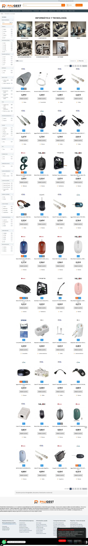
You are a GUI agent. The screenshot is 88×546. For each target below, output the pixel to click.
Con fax (7, 139)
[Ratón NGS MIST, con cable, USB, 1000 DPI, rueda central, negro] (23, 288)
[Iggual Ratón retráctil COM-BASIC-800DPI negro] (78, 372)
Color (7, 125)
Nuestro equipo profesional (25, 530)
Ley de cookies (39, 530)
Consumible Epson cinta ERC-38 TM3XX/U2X (26, 342)
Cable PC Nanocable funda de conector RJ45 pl (26, 91)
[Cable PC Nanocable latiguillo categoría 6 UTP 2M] (60, 204)
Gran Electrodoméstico (5, 10)
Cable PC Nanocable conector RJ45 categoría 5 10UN (46, 384)
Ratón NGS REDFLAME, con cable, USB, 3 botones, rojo (46, 258)
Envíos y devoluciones (41, 524)
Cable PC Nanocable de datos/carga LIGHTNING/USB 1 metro (66, 342)
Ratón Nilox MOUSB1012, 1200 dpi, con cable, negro (46, 175)
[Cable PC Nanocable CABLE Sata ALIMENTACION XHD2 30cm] (23, 204)
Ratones (43, 144)
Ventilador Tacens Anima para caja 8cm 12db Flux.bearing (65, 175)
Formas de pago (39, 527)
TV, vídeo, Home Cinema (15, 10)
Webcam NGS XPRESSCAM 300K (23, 175)
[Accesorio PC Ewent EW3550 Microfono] (60, 288)
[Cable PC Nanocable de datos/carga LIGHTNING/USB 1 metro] (60, 330)
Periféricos (60, 38)
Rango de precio (7, 20)
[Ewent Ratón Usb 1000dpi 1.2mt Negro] (41, 204)
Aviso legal (38, 522)
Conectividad (7, 204)
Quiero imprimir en (7, 171)
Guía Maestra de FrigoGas (76, 524)
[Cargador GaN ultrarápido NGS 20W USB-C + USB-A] (60, 456)
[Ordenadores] (24, 29)
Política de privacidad (41, 533)
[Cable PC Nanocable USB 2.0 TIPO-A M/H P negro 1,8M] (60, 79)
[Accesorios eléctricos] (42, 48)
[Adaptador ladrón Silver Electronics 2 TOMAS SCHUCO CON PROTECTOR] (78, 330)
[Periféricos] (60, 29)
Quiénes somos (22, 524)
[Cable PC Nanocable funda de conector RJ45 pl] (23, 79)
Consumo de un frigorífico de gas (77, 527)
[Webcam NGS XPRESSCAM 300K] (23, 163)
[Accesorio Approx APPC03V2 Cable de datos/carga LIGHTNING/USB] (41, 79)
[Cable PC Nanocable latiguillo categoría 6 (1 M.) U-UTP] (41, 456)
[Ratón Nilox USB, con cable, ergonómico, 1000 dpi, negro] (41, 414)
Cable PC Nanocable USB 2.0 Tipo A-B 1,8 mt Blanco (28, 133)
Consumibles (24, 353)
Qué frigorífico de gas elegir (76, 525)
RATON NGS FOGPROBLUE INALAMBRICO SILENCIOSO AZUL (30, 468)
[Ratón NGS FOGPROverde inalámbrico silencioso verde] (78, 414)
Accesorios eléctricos (42, 57)
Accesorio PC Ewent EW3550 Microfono (61, 300)
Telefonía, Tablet (72, 10)
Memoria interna (7, 40)
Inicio (2, 13)
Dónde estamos (22, 525)
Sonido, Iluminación (44, 10)
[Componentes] (42, 29)
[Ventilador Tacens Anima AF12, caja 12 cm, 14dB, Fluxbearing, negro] (41, 288)
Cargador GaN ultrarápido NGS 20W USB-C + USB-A (64, 468)
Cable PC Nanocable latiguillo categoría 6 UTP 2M (64, 217)
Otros (61, 311)
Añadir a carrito (23, 98)
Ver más (3, 37)
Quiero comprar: (7, 194)
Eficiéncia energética (7, 116)
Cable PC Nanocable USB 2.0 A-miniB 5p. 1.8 (62, 133)
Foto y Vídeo (65, 10)
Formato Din (7, 154)
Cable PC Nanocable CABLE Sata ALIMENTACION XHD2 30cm (30, 217)
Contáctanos (22, 522)
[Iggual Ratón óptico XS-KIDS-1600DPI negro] (41, 121)
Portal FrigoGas (74, 522)
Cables (24, 102)
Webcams (25, 186)
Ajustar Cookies (77, 540)
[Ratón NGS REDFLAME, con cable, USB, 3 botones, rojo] (41, 246)
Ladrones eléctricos (43, 353)
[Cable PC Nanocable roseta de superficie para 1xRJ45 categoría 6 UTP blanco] (23, 414)
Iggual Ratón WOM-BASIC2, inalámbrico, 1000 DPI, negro (29, 384)
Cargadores (61, 479)
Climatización (36, 10)
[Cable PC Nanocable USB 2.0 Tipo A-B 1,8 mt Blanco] (23, 121)
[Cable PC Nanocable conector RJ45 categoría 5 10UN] (41, 372)
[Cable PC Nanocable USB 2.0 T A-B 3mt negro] (78, 121)
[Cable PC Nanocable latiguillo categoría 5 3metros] (78, 79)
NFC (7, 147)
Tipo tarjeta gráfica (7, 88)
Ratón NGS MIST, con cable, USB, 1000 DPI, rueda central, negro (30, 300)
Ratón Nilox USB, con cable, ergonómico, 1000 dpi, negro (47, 426)
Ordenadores (24, 38)
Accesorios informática (24, 57)
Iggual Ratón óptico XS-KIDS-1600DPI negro (44, 133)
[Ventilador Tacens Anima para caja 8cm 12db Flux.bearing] (60, 163)
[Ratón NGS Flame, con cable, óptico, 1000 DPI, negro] (60, 246)
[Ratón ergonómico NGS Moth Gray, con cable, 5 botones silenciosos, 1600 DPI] (60, 414)
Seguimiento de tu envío (41, 525)
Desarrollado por (6, 542)
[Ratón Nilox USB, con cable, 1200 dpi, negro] (78, 163)
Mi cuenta (80, 5)
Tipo (7, 102)
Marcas (7, 27)
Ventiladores (61, 186)
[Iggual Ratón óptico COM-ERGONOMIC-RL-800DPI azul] (78, 204)
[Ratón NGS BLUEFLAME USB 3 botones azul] (23, 246)
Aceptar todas (62, 540)
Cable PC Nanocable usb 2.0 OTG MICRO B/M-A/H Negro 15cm (67, 384)
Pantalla (7, 68)
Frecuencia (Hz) (7, 244)
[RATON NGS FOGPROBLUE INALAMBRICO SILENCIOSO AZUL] (23, 456)
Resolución (7, 78)
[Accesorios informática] (24, 48)
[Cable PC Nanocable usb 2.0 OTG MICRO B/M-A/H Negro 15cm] (60, 372)
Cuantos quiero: (7, 181)
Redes (78, 38)
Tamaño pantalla (7, 54)
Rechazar (70, 540)
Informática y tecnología (10, 13)
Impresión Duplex (7, 164)
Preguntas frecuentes (24, 532)
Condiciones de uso (40, 529)
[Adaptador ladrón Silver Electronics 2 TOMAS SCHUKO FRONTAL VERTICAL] (41, 330)
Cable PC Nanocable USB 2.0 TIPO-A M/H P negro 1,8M (65, 91)
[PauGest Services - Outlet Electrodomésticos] (11, 4)
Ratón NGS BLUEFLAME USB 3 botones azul (26, 258)
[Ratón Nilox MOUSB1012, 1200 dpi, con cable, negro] (41, 163)
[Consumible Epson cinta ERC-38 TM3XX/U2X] (23, 330)
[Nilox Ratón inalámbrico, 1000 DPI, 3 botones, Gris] (78, 246)
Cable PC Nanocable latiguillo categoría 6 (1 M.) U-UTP (46, 468)
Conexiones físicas (7, 217)
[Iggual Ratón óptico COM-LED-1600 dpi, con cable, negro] (78, 456)
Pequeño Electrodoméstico (27, 10)
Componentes (42, 38)
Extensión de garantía (24, 529)
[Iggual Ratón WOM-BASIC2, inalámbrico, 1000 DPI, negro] (23, 372)
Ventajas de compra (23, 527)
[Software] (60, 48)
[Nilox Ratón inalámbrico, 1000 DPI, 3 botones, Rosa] (78, 288)
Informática (59, 10)
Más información (62, 537)
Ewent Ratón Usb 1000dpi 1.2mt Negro (43, 217)
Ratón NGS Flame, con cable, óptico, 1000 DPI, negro (64, 258)
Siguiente (85, 65)
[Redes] (78, 29)
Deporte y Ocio (52, 10)
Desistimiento (39, 532)
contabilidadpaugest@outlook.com (9, 523)
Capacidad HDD (7, 231)
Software (60, 57)
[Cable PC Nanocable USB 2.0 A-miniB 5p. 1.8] (60, 121)
